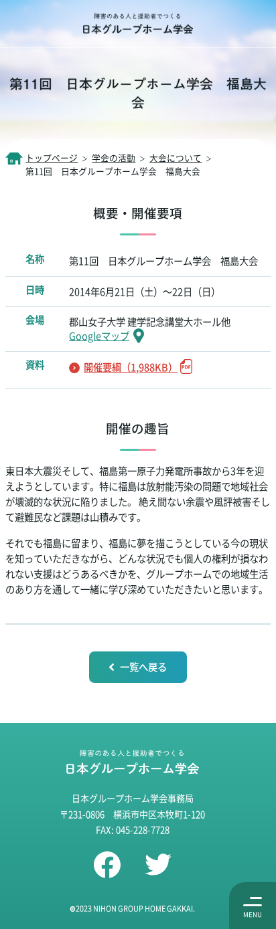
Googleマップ (99, 335)
